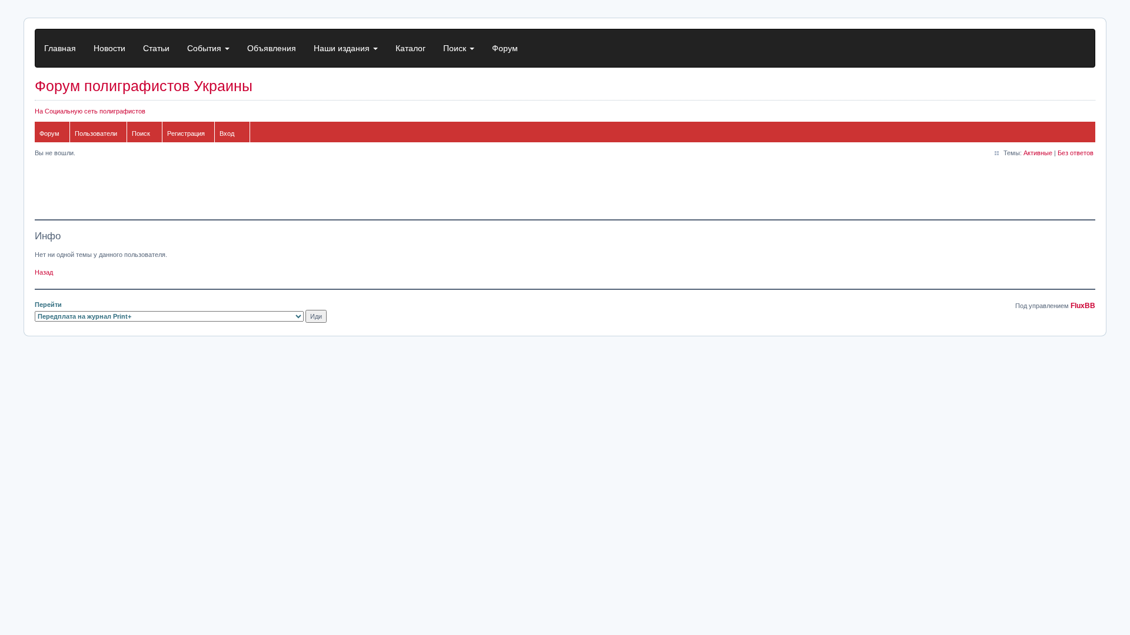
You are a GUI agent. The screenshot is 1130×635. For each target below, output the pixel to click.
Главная (60, 48)
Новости (109, 48)
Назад (44, 272)
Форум (505, 48)
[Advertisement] (249, 189)
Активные (1037, 152)
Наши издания (343, 48)
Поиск (455, 48)
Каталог (411, 48)
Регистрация (186, 133)
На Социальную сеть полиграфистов (90, 111)
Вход (227, 133)
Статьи (156, 48)
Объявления (271, 48)
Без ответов (1076, 152)
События (205, 48)
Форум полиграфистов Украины (143, 86)
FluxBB (1083, 306)
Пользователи (96, 133)
